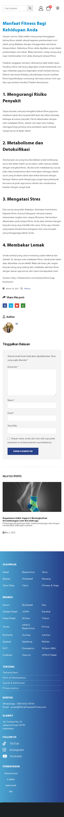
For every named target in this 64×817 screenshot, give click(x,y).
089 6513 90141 (25, 703)
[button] (57, 8)
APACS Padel (49, 654)
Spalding (27, 641)
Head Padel (9, 618)
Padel (6, 572)
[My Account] (41, 8)
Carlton (46, 634)
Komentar (13, 367)
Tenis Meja (8, 585)
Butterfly (8, 634)
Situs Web (12, 426)
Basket (6, 578)
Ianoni (6, 604)
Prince (45, 626)
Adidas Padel (10, 611)
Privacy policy (11, 688)
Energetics (28, 648)
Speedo (7, 641)
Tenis (45, 572)
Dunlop (26, 634)
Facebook (5, 305)
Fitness (27, 289)
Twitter (11, 305)
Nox (44, 604)
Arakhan (7, 654)
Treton (45, 618)
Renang (46, 578)
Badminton (28, 572)
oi (16, 324)
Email (17, 305)
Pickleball (27, 578)
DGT (5, 648)
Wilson (26, 618)
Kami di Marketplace (14, 677)
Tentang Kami (10, 672)
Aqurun (26, 654)
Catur (25, 585)
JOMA (25, 611)
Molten (46, 641)
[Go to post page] (32, 497)
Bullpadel (27, 604)
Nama (11, 400)
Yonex (6, 626)
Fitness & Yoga (50, 585)
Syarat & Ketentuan (14, 682)
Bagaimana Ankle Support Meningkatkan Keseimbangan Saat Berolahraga (25, 519)
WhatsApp (23, 305)
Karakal (46, 611)
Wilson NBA (49, 648)
